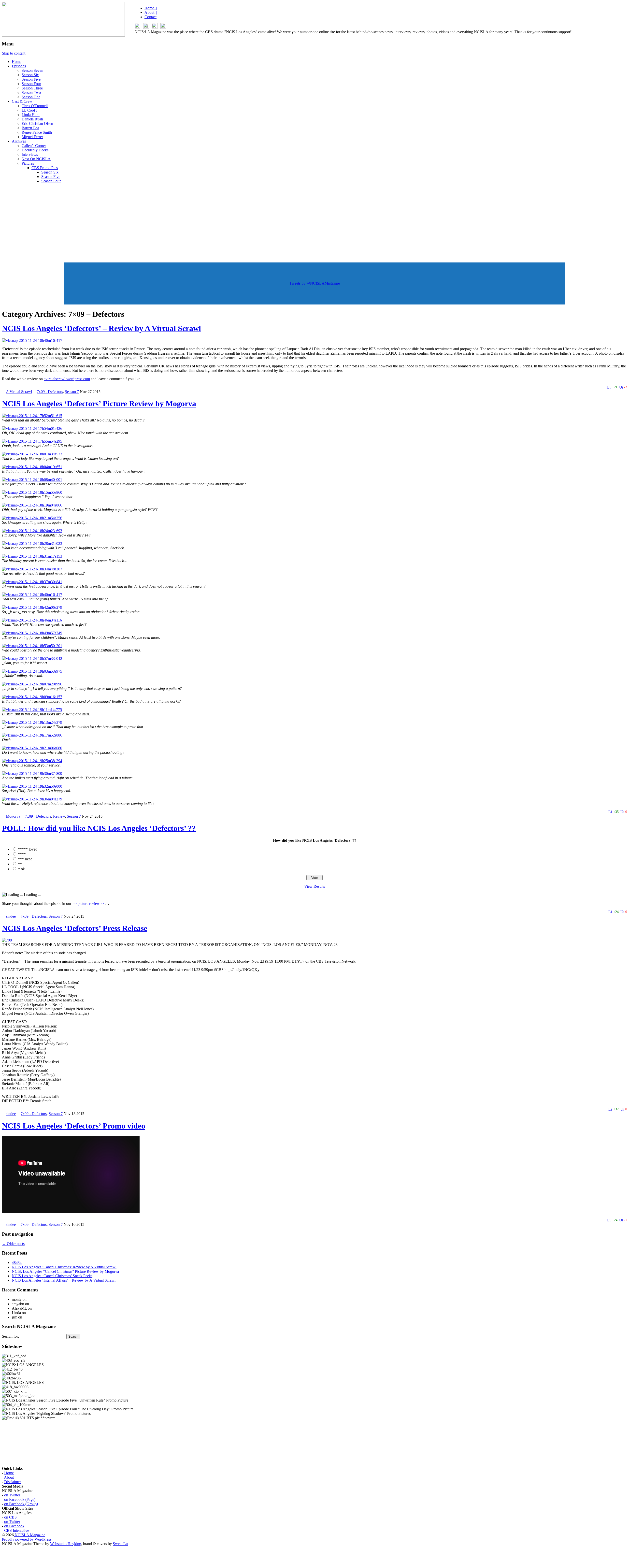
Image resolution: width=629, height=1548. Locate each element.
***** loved (27, 849)
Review (59, 816)
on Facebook (14, 1526)
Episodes (19, 66)
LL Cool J (29, 110)
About (9, 1477)
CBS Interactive (16, 1530)
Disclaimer (12, 1482)
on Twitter (12, 1495)
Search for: (10, 1336)
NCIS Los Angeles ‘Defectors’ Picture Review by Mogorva (99, 403)
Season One (31, 97)
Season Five (31, 79)
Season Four (31, 84)
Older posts (13, 1244)
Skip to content (13, 53)
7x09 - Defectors (50, 392)
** (20, 864)
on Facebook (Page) (19, 1499)
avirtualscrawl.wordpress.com (67, 379)
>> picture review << (88, 903)
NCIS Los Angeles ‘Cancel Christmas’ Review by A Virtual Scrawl (64, 1267)
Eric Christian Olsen (37, 123)
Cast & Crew (22, 101)
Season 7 (72, 392)
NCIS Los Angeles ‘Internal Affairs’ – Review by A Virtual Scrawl (63, 1280)
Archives (19, 141)
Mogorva (13, 816)
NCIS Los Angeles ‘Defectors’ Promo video (73, 1125)
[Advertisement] (314, 221)
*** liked (25, 859)
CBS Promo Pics (44, 168)
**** (22, 854)
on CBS (10, 1517)
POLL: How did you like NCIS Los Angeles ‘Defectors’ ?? (99, 828)
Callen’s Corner (34, 146)
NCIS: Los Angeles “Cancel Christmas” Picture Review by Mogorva (65, 1271)
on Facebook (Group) (21, 1504)
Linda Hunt (31, 115)
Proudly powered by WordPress (26, 1539)
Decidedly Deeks (35, 150)
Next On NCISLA (36, 159)
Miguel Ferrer (32, 137)
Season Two (31, 92)
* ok (21, 869)
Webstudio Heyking (65, 1544)
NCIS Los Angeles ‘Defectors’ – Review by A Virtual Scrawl (101, 328)
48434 (17, 1262)
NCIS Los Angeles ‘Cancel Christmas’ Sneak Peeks (52, 1276)
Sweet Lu (120, 1544)
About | (150, 12)
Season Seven (32, 70)
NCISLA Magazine (29, 1535)
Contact (150, 17)
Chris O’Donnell (35, 106)
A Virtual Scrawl (19, 392)
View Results (314, 886)
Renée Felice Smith (37, 132)
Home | (150, 8)
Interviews (30, 154)
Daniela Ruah (32, 119)
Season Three (32, 88)
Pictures (28, 163)
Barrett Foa (30, 128)
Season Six (30, 75)
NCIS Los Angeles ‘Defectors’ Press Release (74, 928)
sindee (11, 916)
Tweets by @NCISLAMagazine (314, 283)
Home (16, 61)
